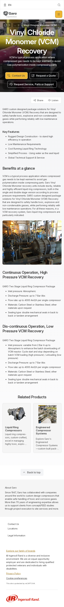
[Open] (58, 14)
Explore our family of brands (20, 551)
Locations (13, 528)
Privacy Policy (13, 573)
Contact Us (13, 524)
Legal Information (16, 535)
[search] (59, 5)
